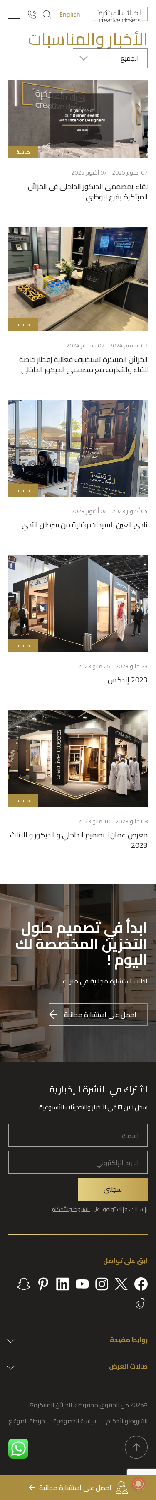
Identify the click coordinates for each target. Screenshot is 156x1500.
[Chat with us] (18, 1449)
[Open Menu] (14, 14)
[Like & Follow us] (141, 1284)
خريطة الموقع (27, 1421)
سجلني (113, 1189)
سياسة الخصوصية (75, 1421)
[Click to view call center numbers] (32, 14)
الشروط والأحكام (71, 1209)
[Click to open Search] (47, 14)
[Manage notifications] (138, 1483)
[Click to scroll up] (136, 1447)
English (69, 14)
